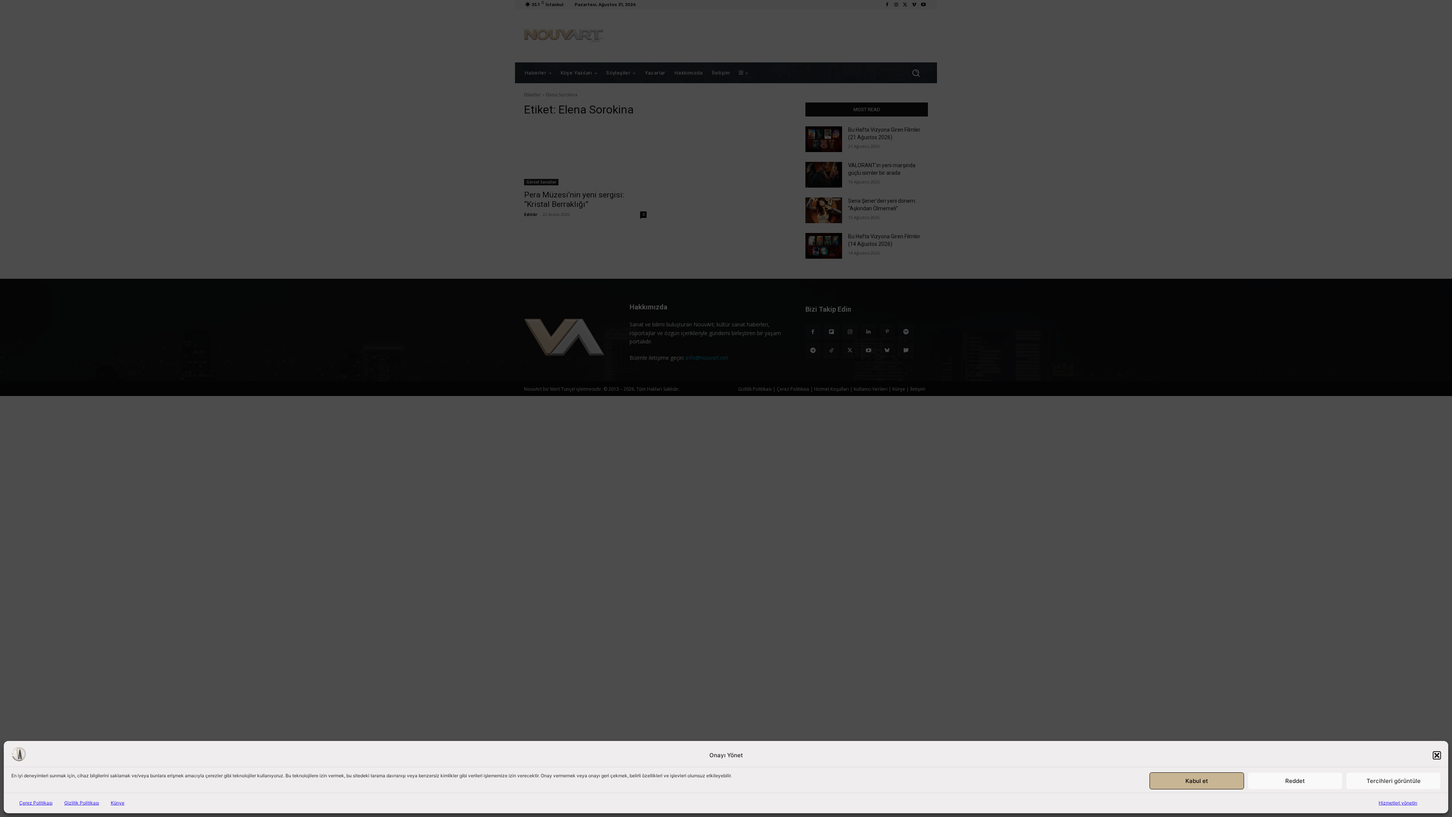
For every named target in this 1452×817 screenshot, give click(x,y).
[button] (1437, 755)
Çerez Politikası (36, 803)
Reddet (1295, 780)
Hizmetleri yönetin (1398, 803)
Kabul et (1196, 780)
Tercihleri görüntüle (1394, 780)
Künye (117, 803)
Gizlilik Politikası (81, 803)
